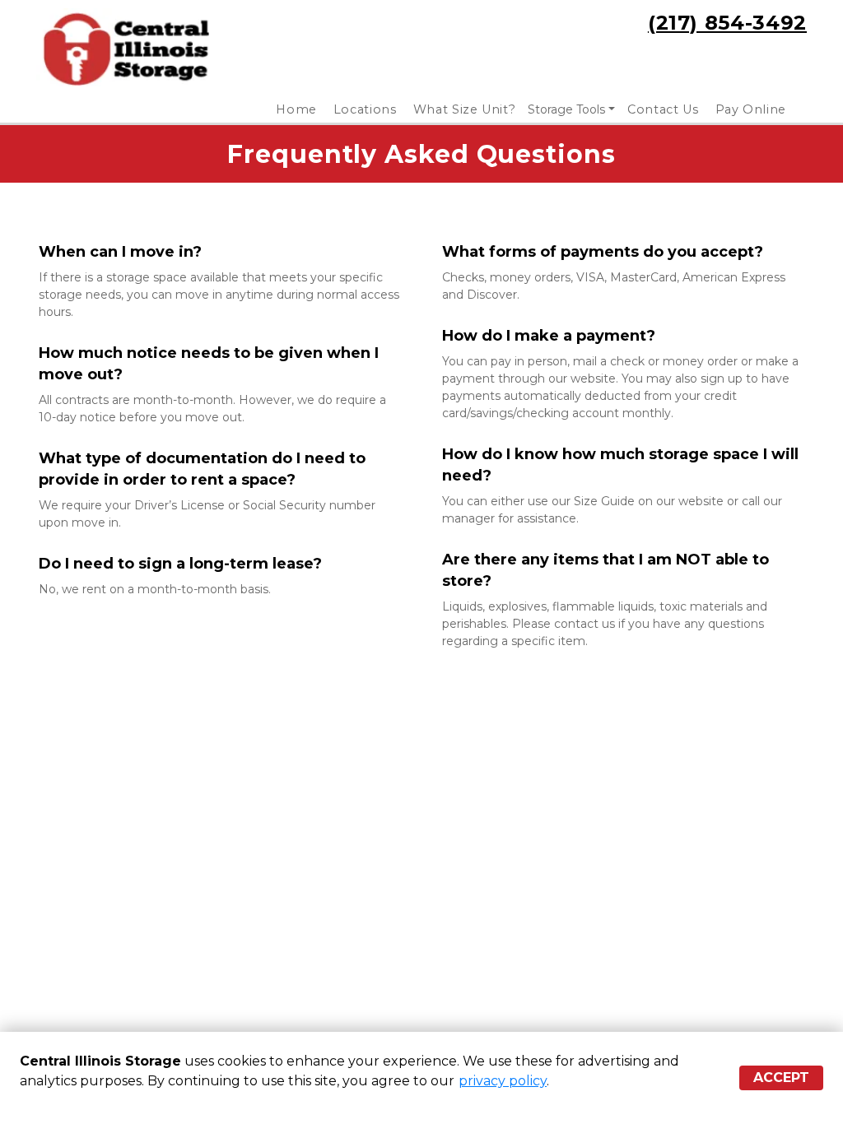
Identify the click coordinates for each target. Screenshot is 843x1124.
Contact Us (663, 109)
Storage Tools (566, 109)
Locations (365, 109)
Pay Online (751, 109)
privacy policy (503, 1081)
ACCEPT (781, 1077)
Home (296, 109)
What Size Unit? (464, 109)
